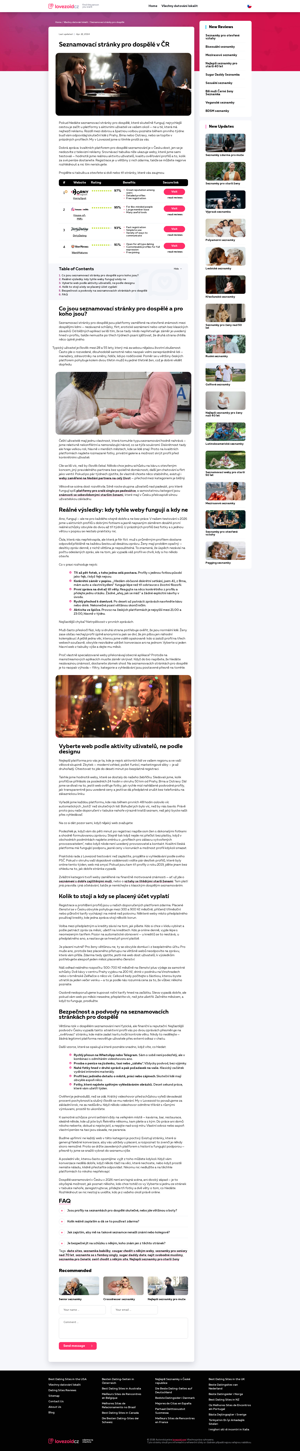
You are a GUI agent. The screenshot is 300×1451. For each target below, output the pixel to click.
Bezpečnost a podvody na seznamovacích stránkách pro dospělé (104, 290)
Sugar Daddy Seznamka (223, 74)
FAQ (65, 294)
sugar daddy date (132, 1255)
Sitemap (53, 1396)
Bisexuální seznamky (220, 46)
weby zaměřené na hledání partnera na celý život (95, 478)
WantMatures (80, 252)
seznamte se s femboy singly (97, 1255)
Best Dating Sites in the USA (67, 1379)
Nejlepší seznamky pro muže (166, 1299)
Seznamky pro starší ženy (223, 183)
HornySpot (79, 198)
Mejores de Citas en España (173, 1403)
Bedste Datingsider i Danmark (175, 1398)
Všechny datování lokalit (179, 6)
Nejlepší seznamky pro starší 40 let (221, 65)
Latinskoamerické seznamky (225, 444)
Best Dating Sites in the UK (227, 1379)
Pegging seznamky (218, 563)
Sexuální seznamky (219, 83)
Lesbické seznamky (218, 268)
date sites (74, 1251)
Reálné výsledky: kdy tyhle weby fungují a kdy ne (94, 279)
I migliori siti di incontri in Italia (229, 1429)
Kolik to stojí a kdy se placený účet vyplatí (89, 287)
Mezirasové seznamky (221, 55)
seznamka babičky (97, 1251)
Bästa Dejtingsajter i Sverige (228, 1414)
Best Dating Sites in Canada (120, 1413)
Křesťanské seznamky (220, 297)
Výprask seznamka (218, 212)
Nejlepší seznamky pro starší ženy (154, 1259)
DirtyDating (79, 235)
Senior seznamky (70, 1299)
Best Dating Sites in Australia (121, 1388)
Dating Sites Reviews (62, 1390)
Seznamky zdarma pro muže (225, 155)
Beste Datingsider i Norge (226, 1394)
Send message (74, 1345)
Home (153, 6)
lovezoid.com (179, 1440)
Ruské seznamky (217, 356)
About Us (54, 1407)
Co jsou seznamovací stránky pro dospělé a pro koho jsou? (100, 275)
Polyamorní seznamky (220, 240)
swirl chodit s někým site (110, 1259)
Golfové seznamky (218, 384)
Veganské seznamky (220, 102)
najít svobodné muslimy (165, 1255)
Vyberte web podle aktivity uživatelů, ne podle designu (98, 283)
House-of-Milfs (79, 217)
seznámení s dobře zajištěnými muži (85, 881)
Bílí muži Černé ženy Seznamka (219, 93)
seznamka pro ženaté (74, 1259)
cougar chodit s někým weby (133, 1251)
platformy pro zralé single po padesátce (106, 490)
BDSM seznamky (217, 111)
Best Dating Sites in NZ (224, 1399)
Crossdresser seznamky (119, 1299)
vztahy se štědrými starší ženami (148, 881)
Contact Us (56, 1401)
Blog (51, 1412)
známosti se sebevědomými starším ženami (91, 495)
